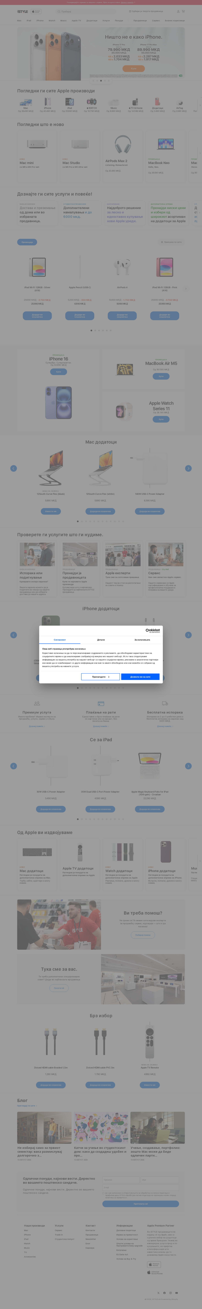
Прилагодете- (99, 676)
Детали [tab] (101, 640)
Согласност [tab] (60, 640)
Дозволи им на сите (140, 676)
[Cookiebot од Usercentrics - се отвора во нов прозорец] (148, 631)
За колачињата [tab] (142, 640)
